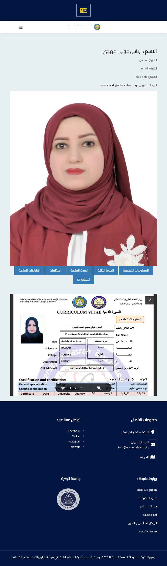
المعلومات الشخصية (134, 270)
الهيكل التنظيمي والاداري (142, 523)
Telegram (74, 446)
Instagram (74, 441)
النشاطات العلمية (27, 270)
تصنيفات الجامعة (147, 531)
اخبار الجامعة (150, 514)
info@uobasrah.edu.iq (133, 447)
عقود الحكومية (148, 498)
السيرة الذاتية (103, 270)
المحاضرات (81, 279)
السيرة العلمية (77, 270)
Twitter (76, 436)
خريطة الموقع (148, 506)
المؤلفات (53, 270)
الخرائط (144, 457)
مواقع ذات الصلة (147, 489)
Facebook (74, 431)
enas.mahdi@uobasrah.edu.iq (118, 85)
